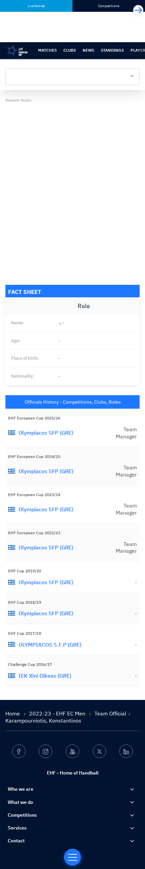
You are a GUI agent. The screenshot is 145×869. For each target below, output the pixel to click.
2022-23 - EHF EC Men (58, 713)
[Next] (138, 10)
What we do (20, 802)
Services (17, 828)
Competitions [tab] (108, 6)
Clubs (69, 50)
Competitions (22, 815)
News (88, 50)
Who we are (20, 789)
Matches (47, 50)
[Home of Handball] (72, 857)
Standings (112, 50)
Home (13, 713)
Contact (16, 841)
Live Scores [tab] (36, 6)
